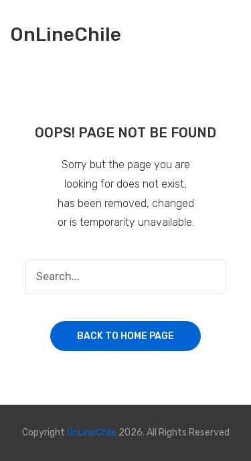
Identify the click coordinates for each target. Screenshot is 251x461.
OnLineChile (65, 35)
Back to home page (125, 336)
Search (209, 276)
